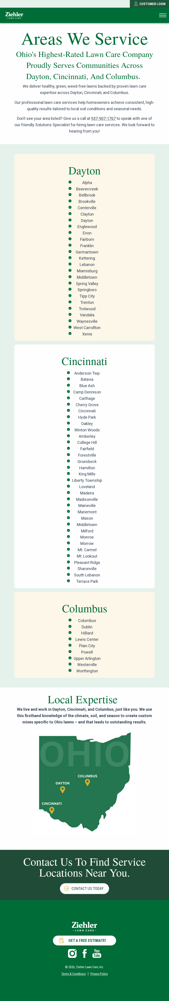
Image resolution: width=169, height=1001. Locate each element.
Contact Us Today (88, 888)
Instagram (72, 953)
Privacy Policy (99, 974)
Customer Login (152, 4)
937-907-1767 (103, 118)
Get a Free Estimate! (87, 940)
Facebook (84, 953)
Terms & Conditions (73, 974)
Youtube (96, 953)
